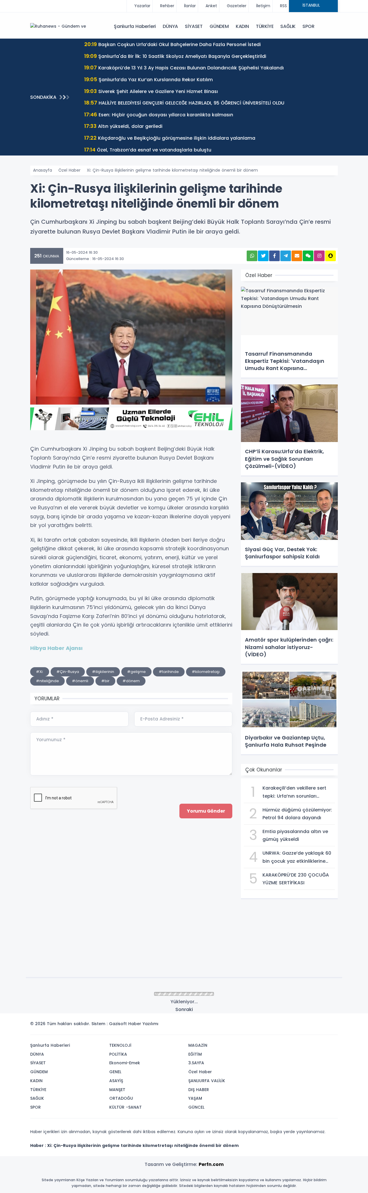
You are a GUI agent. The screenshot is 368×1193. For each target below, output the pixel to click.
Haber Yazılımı (143, 1024)
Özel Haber (69, 170)
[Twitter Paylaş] (263, 256)
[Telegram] (331, 1025)
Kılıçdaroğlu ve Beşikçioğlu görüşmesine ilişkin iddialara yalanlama (169, 137)
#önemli (80, 681)
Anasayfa (42, 170)
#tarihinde (169, 671)
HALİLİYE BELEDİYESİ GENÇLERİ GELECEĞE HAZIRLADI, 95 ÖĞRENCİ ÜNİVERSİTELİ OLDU (184, 102)
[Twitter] (297, 1025)
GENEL (115, 1072)
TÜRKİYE (265, 26)
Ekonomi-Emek (124, 1063)
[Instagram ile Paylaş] (319, 256)
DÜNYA (170, 26)
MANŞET (117, 1090)
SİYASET (194, 26)
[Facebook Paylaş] (274, 256)
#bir (105, 681)
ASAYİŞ (116, 1081)
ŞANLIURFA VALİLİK (206, 1081)
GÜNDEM (219, 26)
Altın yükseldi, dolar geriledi (123, 126)
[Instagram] (314, 1025)
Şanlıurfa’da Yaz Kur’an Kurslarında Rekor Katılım (148, 79)
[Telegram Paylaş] (285, 256)
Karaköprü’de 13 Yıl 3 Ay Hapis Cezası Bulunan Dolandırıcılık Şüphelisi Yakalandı (184, 67)
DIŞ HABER (198, 1090)
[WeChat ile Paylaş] (308, 256)
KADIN (242, 26)
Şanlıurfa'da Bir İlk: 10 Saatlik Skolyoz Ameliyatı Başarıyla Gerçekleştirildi (175, 56)
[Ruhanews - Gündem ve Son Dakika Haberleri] (59, 26)
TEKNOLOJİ (120, 1045)
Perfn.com (211, 1164)
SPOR (308, 26)
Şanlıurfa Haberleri (135, 26)
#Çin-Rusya (67, 671)
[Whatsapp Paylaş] (252, 256)
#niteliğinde (47, 681)
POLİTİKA (118, 1054)
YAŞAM (195, 1098)
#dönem (131, 681)
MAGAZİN (197, 1045)
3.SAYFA (196, 1063)
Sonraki (184, 1009)
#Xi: (39, 671)
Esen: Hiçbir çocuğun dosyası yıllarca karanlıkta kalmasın (158, 114)
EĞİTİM (195, 1054)
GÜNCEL (196, 1107)
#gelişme (136, 671)
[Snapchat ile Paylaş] (330, 256)
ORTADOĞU (121, 1098)
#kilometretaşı (206, 671)
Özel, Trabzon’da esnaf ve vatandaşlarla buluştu (147, 149)
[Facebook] (305, 1025)
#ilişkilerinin (103, 671)
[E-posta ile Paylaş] (297, 256)
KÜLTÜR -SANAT (125, 1107)
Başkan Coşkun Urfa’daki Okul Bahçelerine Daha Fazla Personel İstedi (172, 44)
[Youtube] (323, 1025)
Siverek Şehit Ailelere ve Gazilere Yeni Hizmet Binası (151, 91)
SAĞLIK (288, 26)
